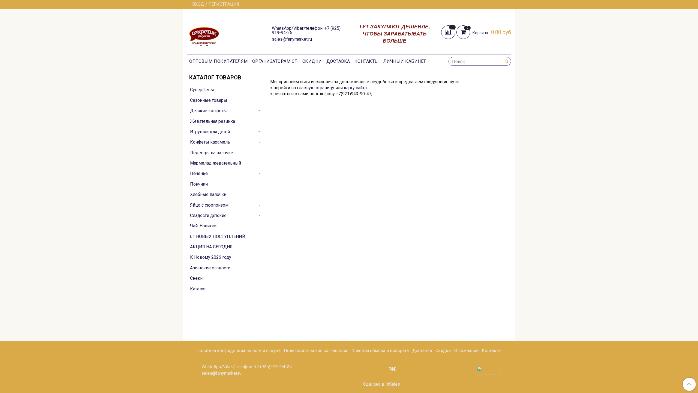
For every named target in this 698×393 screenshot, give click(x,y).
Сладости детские (208, 215)
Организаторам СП (275, 61)
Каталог (198, 288)
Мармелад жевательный (215, 163)
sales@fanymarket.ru (292, 39)
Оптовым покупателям (218, 61)
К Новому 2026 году (210, 257)
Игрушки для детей (210, 131)
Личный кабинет (404, 61)
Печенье (199, 173)
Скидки (312, 61)
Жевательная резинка (212, 121)
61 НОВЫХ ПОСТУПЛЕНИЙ (217, 236)
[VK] (392, 368)
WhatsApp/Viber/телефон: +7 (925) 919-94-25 (306, 30)
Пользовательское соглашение (316, 350)
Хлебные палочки (208, 194)
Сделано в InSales (381, 384)
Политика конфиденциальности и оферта (238, 350)
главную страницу (315, 87)
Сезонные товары (208, 100)
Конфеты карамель (210, 142)
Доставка (338, 61)
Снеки (196, 278)
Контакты (366, 61)
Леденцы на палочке (211, 152)
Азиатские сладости (210, 267)
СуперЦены (202, 89)
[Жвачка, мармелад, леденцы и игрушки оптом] (204, 33)
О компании (466, 350)
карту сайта (355, 87)
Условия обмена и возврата (380, 350)
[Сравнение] (448, 31)
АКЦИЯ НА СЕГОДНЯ (211, 246)
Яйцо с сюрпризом (209, 205)
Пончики (199, 184)
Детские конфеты (208, 110)
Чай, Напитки (203, 225)
